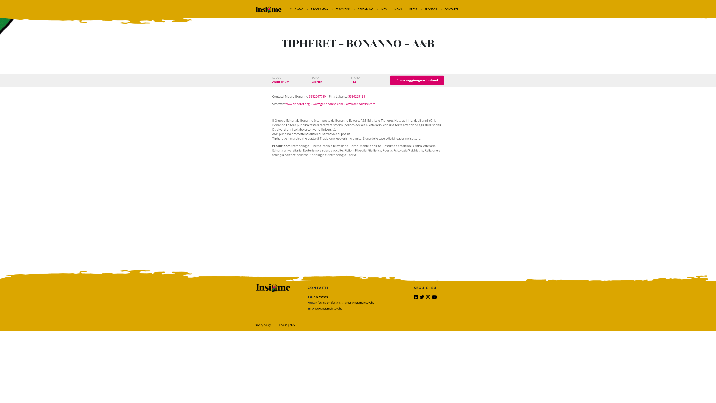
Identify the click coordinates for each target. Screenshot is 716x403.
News (398, 9)
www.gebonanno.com (328, 104)
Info (384, 9)
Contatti (451, 9)
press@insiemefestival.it (359, 302)
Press (413, 9)
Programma (319, 9)
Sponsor (431, 9)
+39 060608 (321, 296)
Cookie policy (287, 325)
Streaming (365, 9)
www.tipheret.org (297, 104)
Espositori (343, 9)
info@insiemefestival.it (329, 302)
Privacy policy (263, 325)
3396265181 (356, 96)
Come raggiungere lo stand (417, 80)
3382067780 (317, 96)
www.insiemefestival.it (328, 308)
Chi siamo (296, 9)
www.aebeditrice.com (360, 104)
